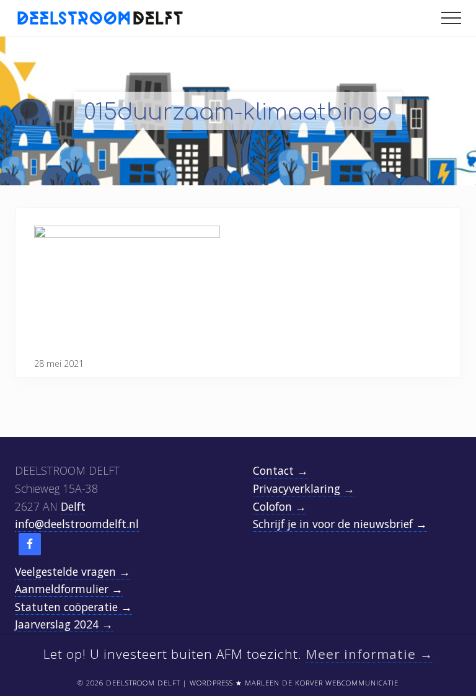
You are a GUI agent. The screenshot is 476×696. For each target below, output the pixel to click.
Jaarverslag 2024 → (64, 624)
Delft (73, 506)
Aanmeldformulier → (69, 588)
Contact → (280, 470)
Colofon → (279, 506)
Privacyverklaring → (304, 488)
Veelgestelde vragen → (72, 571)
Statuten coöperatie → (73, 606)
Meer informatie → (369, 654)
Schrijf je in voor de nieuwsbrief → (340, 523)
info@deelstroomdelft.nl (77, 523)
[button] (451, 17)
